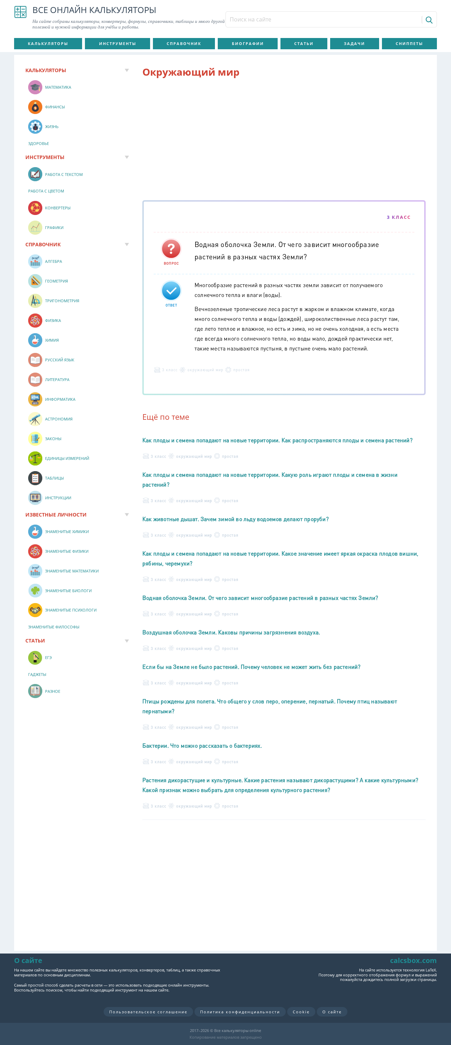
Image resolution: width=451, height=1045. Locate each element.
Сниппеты (409, 43)
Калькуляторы (48, 43)
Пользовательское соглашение (148, 1011)
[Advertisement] (284, 140)
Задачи (354, 43)
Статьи (304, 43)
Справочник (184, 43)
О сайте (332, 1011)
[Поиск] (428, 20)
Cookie (301, 1011)
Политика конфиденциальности (240, 1011)
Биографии (248, 43)
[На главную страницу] (20, 18)
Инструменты (117, 43)
